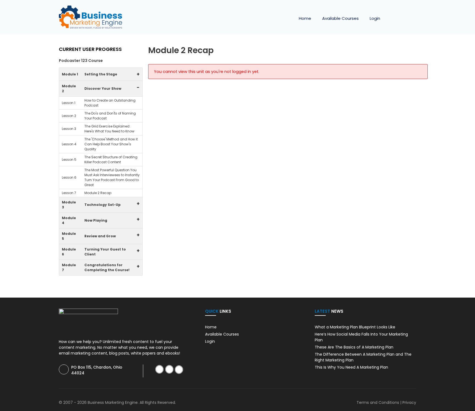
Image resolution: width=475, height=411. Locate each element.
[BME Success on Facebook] (159, 369)
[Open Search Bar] (408, 18)
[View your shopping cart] (393, 18)
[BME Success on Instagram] (179, 369)
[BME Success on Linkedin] (169, 369)
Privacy (409, 402)
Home (305, 18)
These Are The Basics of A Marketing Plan (354, 347)
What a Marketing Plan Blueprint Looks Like (355, 327)
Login (375, 18)
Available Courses (340, 18)
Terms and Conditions (378, 402)
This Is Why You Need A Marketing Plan (351, 367)
